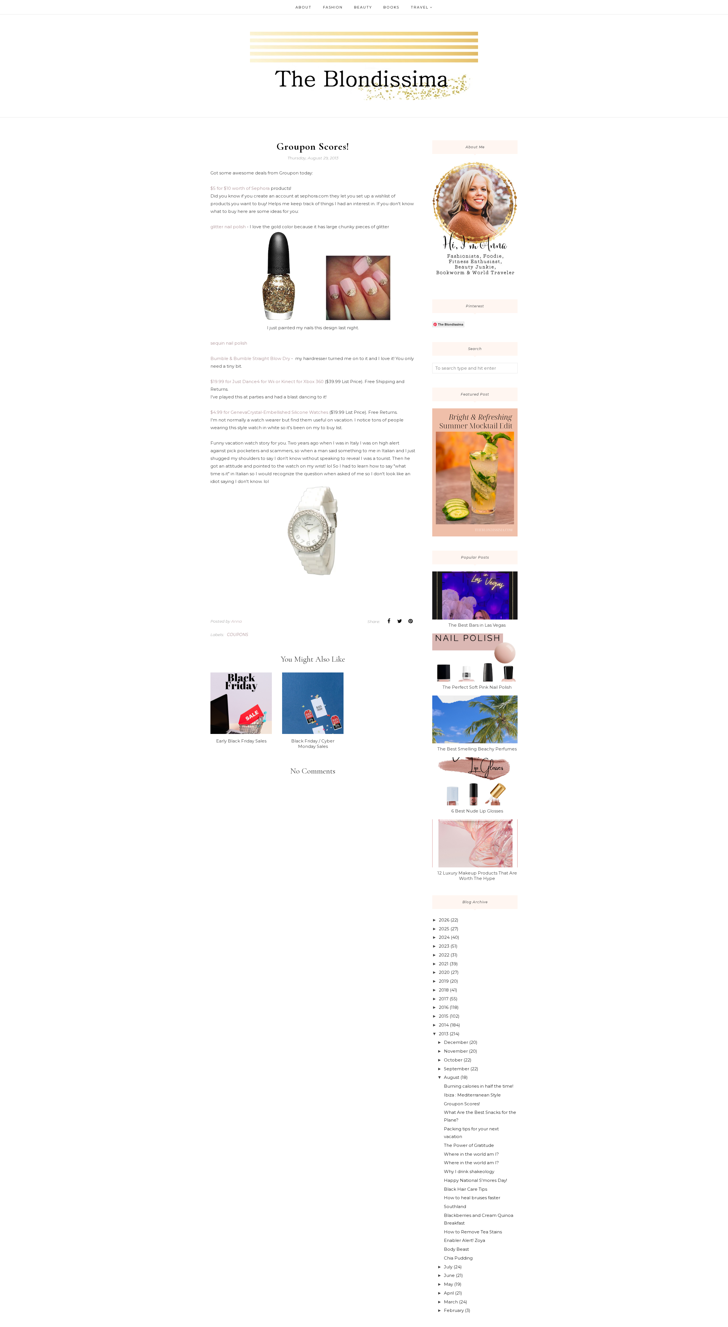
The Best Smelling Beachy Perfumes (477, 749)
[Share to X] (399, 621)
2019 (444, 981)
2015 (443, 1016)
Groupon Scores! (462, 1103)
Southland (455, 1206)
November (456, 1051)
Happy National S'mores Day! (475, 1180)
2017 (443, 998)
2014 (444, 1025)
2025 (444, 928)
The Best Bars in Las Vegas (477, 625)
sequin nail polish (228, 343)
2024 (444, 937)
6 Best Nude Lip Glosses (477, 811)
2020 (444, 972)
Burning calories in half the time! (478, 1086)
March (451, 1302)
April (449, 1293)
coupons (237, 634)
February (454, 1310)
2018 (444, 990)
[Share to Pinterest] (410, 621)
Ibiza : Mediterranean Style (472, 1095)
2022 (444, 955)
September (456, 1068)
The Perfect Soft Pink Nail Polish (477, 687)
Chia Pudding (458, 1258)
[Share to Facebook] (388, 621)
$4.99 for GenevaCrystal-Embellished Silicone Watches (269, 412)
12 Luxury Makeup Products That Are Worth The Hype (477, 875)
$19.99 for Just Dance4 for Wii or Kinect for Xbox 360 (267, 381)
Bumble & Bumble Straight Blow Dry (250, 358)
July (448, 1267)
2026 (444, 920)
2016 (443, 1007)
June (449, 1275)
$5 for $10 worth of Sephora (240, 188)
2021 (443, 963)
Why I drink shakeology (469, 1171)
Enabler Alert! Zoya (464, 1240)
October (453, 1060)
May (448, 1284)
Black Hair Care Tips (465, 1189)
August (451, 1077)
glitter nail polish (228, 226)
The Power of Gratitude (469, 1145)
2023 (444, 946)
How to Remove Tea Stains (473, 1232)
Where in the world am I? (471, 1154)
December (456, 1042)
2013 (443, 1033)
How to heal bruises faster (472, 1197)
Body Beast (456, 1249)
